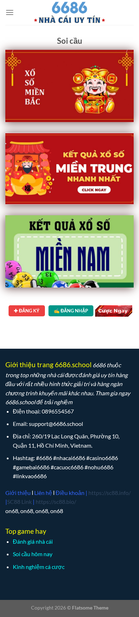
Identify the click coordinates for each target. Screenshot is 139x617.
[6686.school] (69, 12)
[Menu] (9, 12)
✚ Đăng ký (27, 310)
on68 (11, 510)
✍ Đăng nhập (71, 310)
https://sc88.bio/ (56, 501)
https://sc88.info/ (109, 492)
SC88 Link (19, 501)
